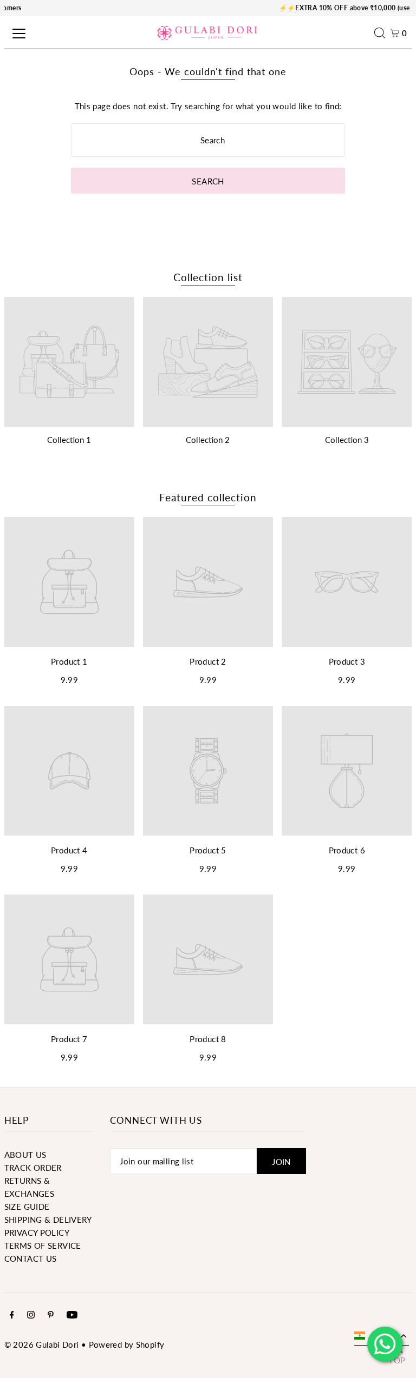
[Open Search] (382, 33)
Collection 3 (347, 440)
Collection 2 (208, 440)
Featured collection (207, 497)
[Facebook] (12, 1315)
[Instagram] (31, 1315)
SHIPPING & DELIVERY (48, 1219)
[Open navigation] (17, 33)
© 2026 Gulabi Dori (41, 1344)
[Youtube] (72, 1315)
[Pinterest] (51, 1315)
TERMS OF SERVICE (42, 1245)
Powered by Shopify (127, 1344)
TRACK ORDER (33, 1167)
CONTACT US (30, 1258)
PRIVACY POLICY (36, 1232)
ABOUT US (25, 1155)
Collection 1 (69, 440)
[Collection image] (69, 362)
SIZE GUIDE (27, 1206)
